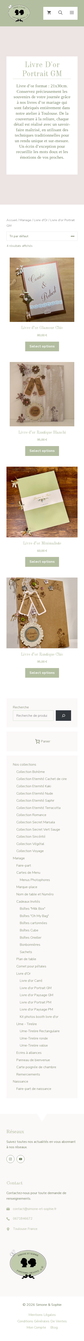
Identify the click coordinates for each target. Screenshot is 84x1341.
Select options (42, 346)
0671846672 (22, 1218)
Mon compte (36, 1327)
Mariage (25, 220)
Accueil (11, 220)
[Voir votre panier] (49, 13)
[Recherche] (63, 715)
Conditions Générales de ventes (42, 1321)
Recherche (21, 707)
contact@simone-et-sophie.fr (34, 1209)
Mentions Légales (42, 1314)
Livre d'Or (41, 220)
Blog (54, 1327)
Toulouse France (25, 1229)
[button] (60, 13)
